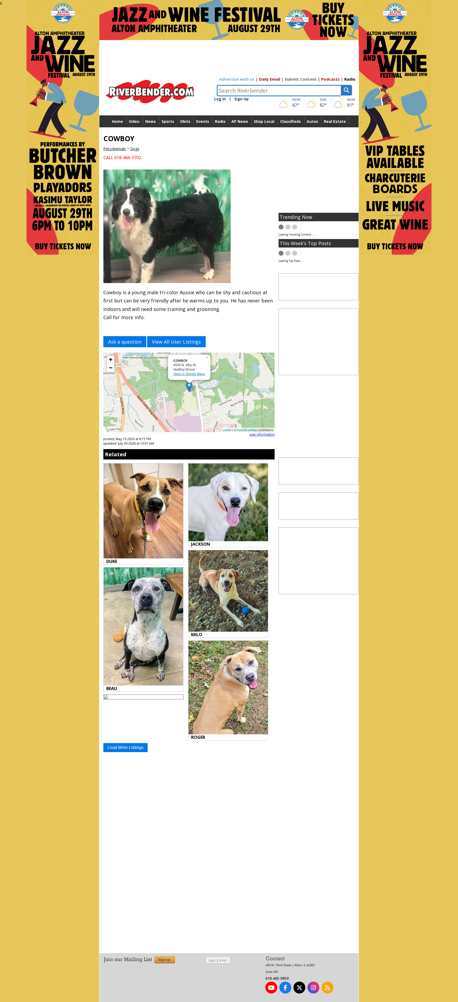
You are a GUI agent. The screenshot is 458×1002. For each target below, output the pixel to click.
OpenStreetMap (247, 430)
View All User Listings (176, 342)
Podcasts (330, 79)
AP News (239, 121)
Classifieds (290, 121)
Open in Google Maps (189, 373)
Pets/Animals (114, 148)
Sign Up (241, 98)
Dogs (134, 148)
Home (117, 121)
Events (202, 121)
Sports (168, 121)
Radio (349, 79)
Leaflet (227, 430)
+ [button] (110, 359)
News (150, 121)
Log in (220, 98)
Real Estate (335, 121)
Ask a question (125, 342)
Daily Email (269, 79)
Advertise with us (236, 79)
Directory (229, 133)
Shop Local (264, 121)
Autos (312, 121)
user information (262, 434)
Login (212, 960)
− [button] (110, 368)
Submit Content (301, 79)
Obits (185, 121)
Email (223, 960)
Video (134, 121)
